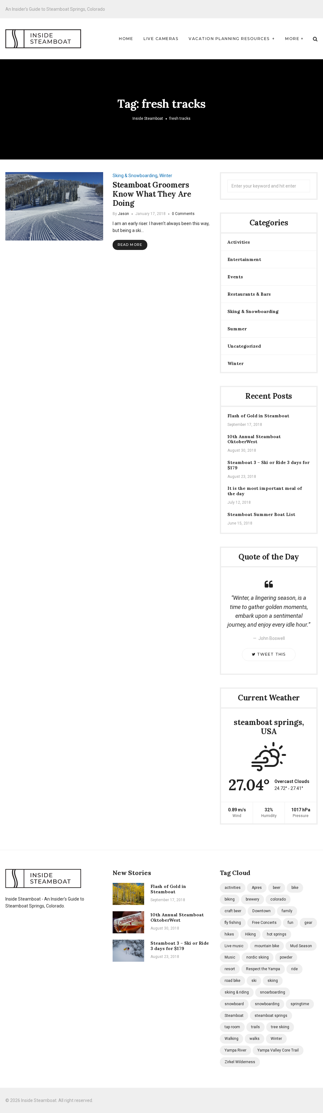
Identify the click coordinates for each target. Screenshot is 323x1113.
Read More (130, 244)
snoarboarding (272, 992)
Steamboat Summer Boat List (261, 514)
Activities (238, 242)
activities (233, 887)
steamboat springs (271, 1015)
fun (290, 922)
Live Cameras (161, 38)
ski (253, 980)
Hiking (250, 934)
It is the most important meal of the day (264, 491)
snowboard (234, 1004)
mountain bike (267, 946)
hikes (229, 934)
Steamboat (234, 1015)
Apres (257, 887)
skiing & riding (237, 992)
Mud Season (301, 946)
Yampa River (235, 1050)
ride (294, 969)
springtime (300, 1004)
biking (230, 899)
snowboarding (267, 1004)
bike (294, 887)
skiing (272, 980)
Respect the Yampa (263, 969)
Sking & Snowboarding (135, 175)
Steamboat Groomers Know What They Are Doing (152, 194)
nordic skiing (257, 957)
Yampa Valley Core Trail (278, 1050)
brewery (252, 899)
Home (126, 38)
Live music (234, 946)
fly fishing (233, 922)
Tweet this (271, 654)
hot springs (276, 934)
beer (276, 887)
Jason (123, 214)
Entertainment (244, 259)
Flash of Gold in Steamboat (258, 416)
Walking (231, 1038)
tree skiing (280, 1027)
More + (294, 38)
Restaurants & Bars (249, 294)
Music (230, 957)
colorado (278, 899)
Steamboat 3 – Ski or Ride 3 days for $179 (268, 465)
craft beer (233, 911)
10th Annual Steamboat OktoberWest (254, 439)
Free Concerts (264, 922)
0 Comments (183, 214)
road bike (232, 980)
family (287, 911)
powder (286, 957)
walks (255, 1038)
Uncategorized (244, 346)
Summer (237, 329)
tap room (232, 1027)
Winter (165, 175)
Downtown (261, 911)
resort (230, 969)
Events (235, 277)
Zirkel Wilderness (240, 1062)
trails (255, 1027)
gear (308, 922)
